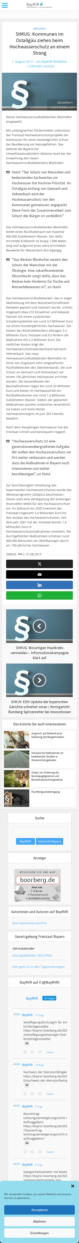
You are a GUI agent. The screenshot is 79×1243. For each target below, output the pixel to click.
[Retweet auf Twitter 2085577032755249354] (33, 1152)
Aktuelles (39, 28)
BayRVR (27, 1015)
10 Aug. (39, 1065)
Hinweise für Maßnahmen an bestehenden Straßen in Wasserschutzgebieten (47, 756)
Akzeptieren (39, 1210)
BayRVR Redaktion (54, 61)
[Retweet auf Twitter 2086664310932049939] (33, 1094)
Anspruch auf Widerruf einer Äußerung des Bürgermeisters (47, 735)
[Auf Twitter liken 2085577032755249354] (41, 1152)
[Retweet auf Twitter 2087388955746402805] (33, 1052)
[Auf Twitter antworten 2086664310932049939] (25, 1094)
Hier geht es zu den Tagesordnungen (38, 967)
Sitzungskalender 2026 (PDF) (32, 955)
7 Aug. (39, 1106)
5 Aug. (39, 1164)
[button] (73, 1186)
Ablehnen (39, 1221)
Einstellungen (39, 1233)
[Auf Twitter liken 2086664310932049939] (41, 1094)
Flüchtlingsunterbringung (45, 792)
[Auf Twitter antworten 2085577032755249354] (25, 1152)
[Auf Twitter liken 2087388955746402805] (41, 1052)
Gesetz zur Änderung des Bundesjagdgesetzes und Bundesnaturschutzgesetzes (47, 776)
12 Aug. (39, 1015)
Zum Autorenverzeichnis (29, 923)
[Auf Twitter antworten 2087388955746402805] (25, 1052)
